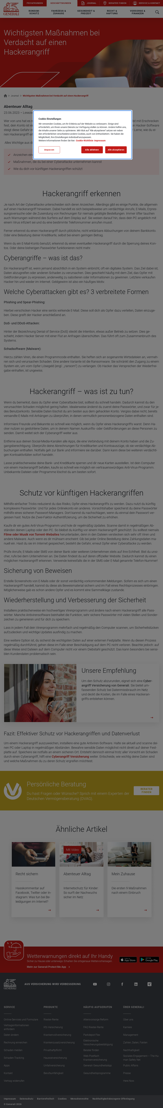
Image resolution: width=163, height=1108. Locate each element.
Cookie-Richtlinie (84, 140)
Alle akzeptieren (116, 150)
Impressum (100, 140)
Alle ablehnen (92, 150)
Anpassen (49, 150)
